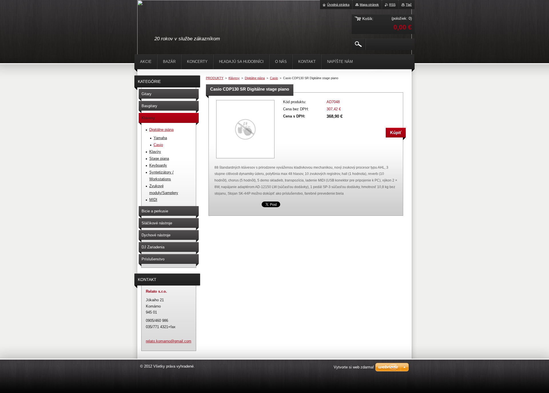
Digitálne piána (255, 78)
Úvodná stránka (338, 4)
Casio (274, 78)
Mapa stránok (369, 4)
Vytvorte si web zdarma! (354, 367)
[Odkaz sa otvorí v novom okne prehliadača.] (245, 159)
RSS (392, 4)
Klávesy (234, 78)
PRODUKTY (214, 78)
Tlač (409, 4)
